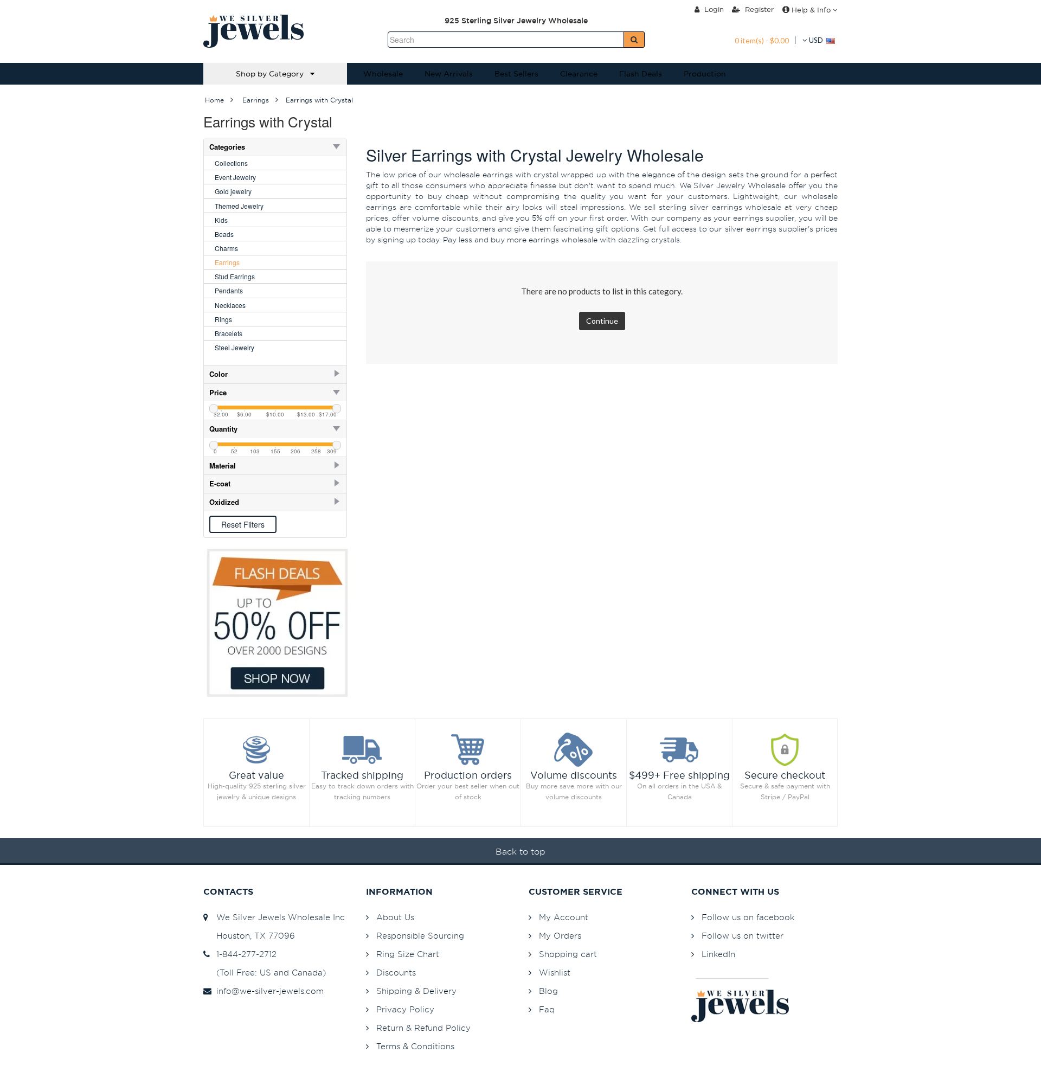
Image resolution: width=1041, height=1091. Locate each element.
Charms (226, 248)
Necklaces (230, 305)
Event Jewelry (235, 177)
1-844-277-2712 (244, 954)
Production (705, 74)
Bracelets (228, 333)
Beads (224, 234)
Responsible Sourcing (420, 935)
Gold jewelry (233, 191)
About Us (395, 917)
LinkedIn (718, 954)
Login (713, 9)
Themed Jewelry (239, 205)
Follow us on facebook (748, 917)
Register (758, 9)
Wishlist (554, 972)
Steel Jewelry (234, 347)
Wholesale (383, 74)
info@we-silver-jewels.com (267, 991)
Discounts (396, 972)
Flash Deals (640, 74)
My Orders (560, 935)
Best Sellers (516, 74)
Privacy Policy (405, 1009)
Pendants (229, 290)
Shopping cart (568, 954)
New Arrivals (449, 74)
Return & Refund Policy (423, 1028)
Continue (602, 320)
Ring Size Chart (407, 954)
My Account (563, 917)
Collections (231, 163)
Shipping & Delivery (416, 991)
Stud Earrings (235, 276)
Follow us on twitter (742, 935)
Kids (221, 219)
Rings (223, 319)
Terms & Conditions (415, 1046)
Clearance (578, 74)
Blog (548, 991)
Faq (547, 1009)
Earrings (227, 262)
